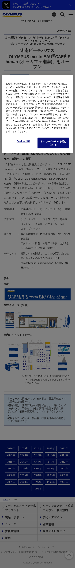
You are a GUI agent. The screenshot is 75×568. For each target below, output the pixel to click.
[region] (37, 114)
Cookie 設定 (23, 141)
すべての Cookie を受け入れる (53, 143)
